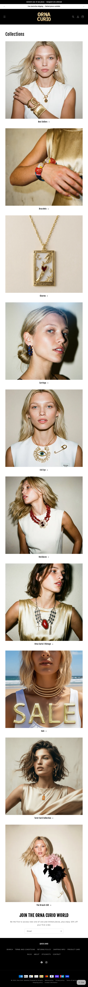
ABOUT (36, 954)
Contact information (51, 982)
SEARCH (10, 949)
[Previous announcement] (4, 6)
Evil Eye (43, 470)
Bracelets (42, 209)
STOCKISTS (46, 954)
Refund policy (49, 980)
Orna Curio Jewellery (23, 980)
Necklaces (43, 557)
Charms (43, 296)
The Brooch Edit (42, 905)
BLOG (29, 954)
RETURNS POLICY (44, 949)
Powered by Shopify (36, 980)
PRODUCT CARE (74, 949)
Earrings (42, 383)
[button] (4, 16)
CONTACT (57, 954)
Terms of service (72, 980)
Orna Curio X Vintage (43, 644)
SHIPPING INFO (59, 949)
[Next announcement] (83, 6)
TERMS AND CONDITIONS (25, 949)
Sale (42, 731)
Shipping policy (38, 982)
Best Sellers (42, 122)
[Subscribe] (60, 931)
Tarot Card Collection (42, 818)
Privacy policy (60, 980)
